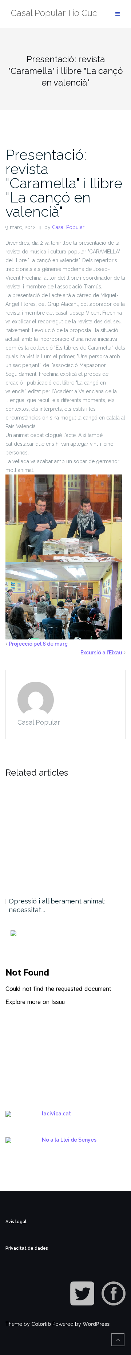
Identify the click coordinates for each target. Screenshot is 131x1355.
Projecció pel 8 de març (38, 644)
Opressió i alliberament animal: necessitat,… (57, 905)
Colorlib (41, 1324)
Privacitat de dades (26, 1248)
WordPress (96, 1324)
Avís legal (16, 1221)
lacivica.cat (56, 1113)
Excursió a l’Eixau (101, 652)
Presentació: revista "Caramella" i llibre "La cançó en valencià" (63, 183)
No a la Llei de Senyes (69, 1140)
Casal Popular (68, 227)
